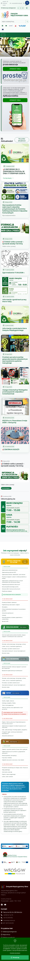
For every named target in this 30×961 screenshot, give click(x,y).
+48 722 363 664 (8, 918)
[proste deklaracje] (10, 25)
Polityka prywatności (9, 937)
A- (18, 8)
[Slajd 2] (13, 54)
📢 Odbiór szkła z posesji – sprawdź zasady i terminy (12, 465)
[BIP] (15, 25)
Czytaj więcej (6, 488)
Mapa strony (6, 934)
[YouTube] (6, 25)
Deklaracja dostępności (10, 932)
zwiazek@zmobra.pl (9, 920)
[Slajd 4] (19, 54)
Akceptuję (16, 957)
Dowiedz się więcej (15, 953)
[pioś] (15, 862)
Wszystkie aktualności (22, 140)
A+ (23, 8)
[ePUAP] (22, 25)
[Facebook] (2, 25)
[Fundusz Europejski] (2, 29)
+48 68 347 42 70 (8, 915)
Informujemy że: (8, 499)
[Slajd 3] (16, 54)
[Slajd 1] (11, 54)
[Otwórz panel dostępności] (27, 3)
